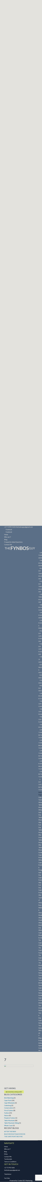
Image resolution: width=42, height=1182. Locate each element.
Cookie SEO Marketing (25, 1180)
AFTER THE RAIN (10, 1131)
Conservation (8, 1108)
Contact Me (8, 544)
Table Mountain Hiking (11, 1123)
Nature (6, 1115)
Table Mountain (9, 1120)
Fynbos (6, 1113)
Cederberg (7, 1105)
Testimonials (8, 1159)
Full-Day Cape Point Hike (40, 890)
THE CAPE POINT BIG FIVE (13, 1136)
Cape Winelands (9, 1103)
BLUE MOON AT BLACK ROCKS (14, 1134)
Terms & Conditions (10, 1161)
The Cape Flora (40, 957)
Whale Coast (8, 1125)
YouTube (7, 1178)
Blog (5, 539)
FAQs (6, 1154)
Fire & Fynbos (8, 1110)
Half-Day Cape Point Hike (40, 877)
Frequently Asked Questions (13, 542)
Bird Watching (8, 1098)
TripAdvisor (7, 1174)
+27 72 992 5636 (9, 1167)
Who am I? (7, 537)
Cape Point (7, 1100)
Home (6, 534)
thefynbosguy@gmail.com (12, 1170)
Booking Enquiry (14, 1092)
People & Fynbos (9, 1118)
